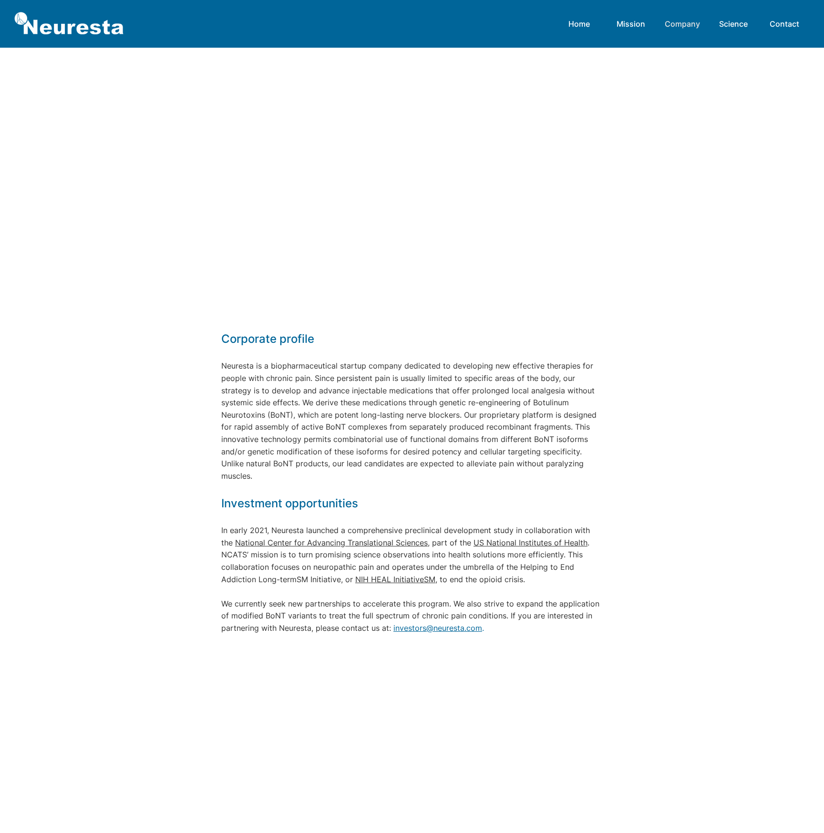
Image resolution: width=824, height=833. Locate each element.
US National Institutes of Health (530, 542)
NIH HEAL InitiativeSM (395, 579)
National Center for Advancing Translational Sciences (331, 542)
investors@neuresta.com (437, 628)
